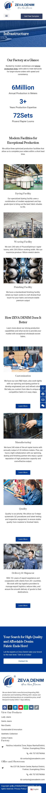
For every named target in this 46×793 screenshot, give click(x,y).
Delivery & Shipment (23, 573)
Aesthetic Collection (9, 734)
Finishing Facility (23, 287)
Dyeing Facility (23, 193)
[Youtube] (20, 707)
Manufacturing (23, 442)
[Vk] (31, 707)
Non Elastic (6, 725)
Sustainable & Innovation (11, 729)
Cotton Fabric (7, 738)
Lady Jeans (6, 717)
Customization (23, 376)
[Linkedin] (15, 707)
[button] (6, 16)
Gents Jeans (6, 721)
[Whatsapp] (26, 707)
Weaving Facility (23, 242)
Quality (23, 509)
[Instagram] (10, 707)
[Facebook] (4, 707)
